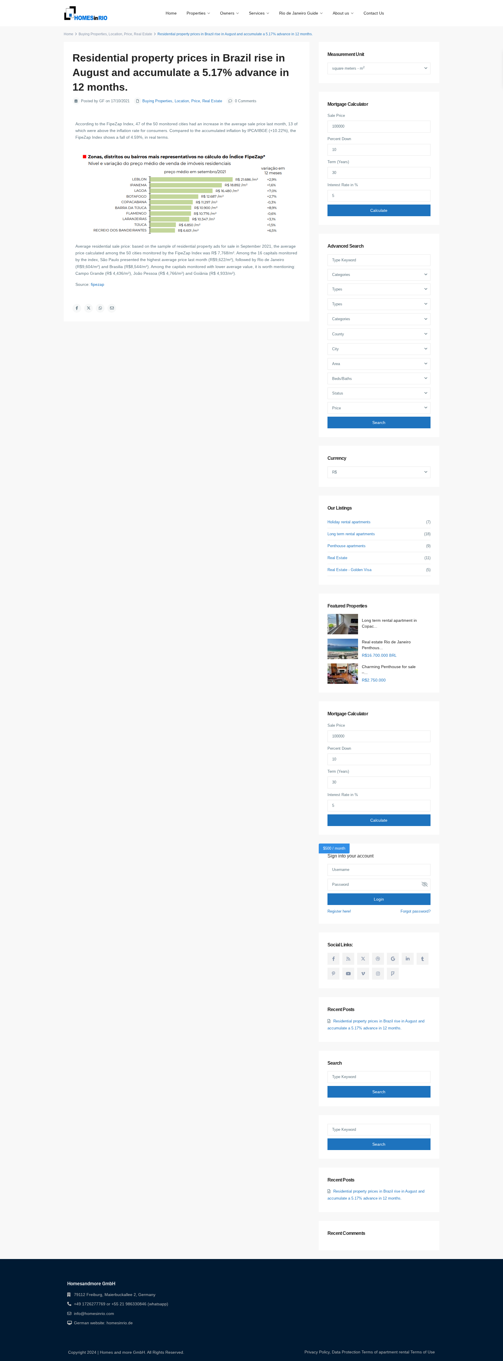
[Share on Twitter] (88, 308)
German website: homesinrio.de (103, 1322)
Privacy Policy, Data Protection (332, 1352)
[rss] (348, 959)
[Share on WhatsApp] (100, 308)
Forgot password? (416, 911)
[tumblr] (422, 959)
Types (337, 289)
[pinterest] (333, 974)
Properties (196, 13)
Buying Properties (93, 34)
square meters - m (348, 68)
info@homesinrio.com (94, 1313)
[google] (393, 959)
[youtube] (348, 974)
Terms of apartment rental (385, 1352)
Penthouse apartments (346, 546)
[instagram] (378, 974)
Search (378, 422)
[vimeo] (363, 974)
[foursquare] (393, 974)
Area (336, 364)
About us (341, 13)
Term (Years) (338, 162)
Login (379, 899)
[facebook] (333, 959)
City (335, 349)
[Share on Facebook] (76, 308)
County (338, 334)
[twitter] (363, 959)
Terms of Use (422, 1352)
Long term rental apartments (351, 534)
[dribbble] (378, 959)
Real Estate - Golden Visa (349, 570)
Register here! (339, 911)
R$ (334, 472)
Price (128, 34)
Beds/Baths (342, 378)
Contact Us (374, 13)
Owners (227, 13)
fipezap (97, 284)
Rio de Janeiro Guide (298, 13)
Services (257, 13)
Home (171, 13)
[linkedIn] (408, 959)
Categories (341, 274)
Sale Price (336, 115)
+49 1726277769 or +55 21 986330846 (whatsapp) (121, 1304)
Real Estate (143, 34)
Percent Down (339, 139)
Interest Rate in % (342, 185)
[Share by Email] (111, 308)
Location (115, 34)
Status (337, 393)
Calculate (378, 210)
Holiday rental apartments (349, 522)
